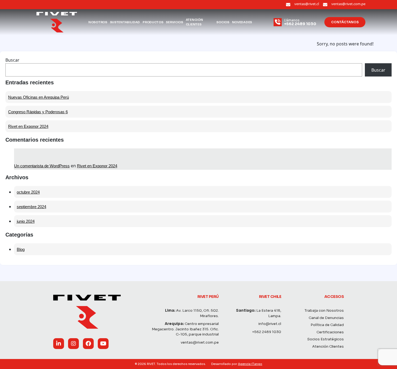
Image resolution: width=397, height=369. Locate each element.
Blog (21, 249)
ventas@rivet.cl (306, 3)
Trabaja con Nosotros (324, 310)
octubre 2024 (28, 192)
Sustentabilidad (125, 22)
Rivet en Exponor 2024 (28, 126)
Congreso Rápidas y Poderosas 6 (38, 111)
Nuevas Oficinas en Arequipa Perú (38, 97)
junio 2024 (26, 221)
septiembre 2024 (31, 206)
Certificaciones (330, 332)
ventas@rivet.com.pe (348, 3)
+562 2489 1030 (266, 332)
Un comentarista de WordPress (42, 166)
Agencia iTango (250, 364)
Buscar (12, 60)
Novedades (242, 22)
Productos (153, 22)
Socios (222, 22)
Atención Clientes (194, 22)
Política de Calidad (327, 325)
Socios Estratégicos (325, 339)
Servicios (174, 22)
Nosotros (97, 22)
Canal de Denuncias (326, 317)
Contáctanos (345, 22)
